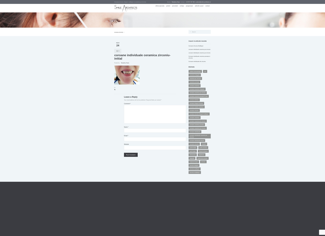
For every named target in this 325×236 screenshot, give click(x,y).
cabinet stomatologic (195, 71)
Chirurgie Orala (168, 207)
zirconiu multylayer (195, 172)
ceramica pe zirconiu (195, 78)
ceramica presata (194, 82)
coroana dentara (194, 99)
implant (204, 144)
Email (126, 135)
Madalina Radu (125, 63)
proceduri (175, 6)
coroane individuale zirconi (197, 140)
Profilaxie (166, 196)
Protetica (166, 211)
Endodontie (167, 204)
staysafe (192, 158)
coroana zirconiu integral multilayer (199, 114)
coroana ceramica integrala (197, 89)
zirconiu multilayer (194, 169)
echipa (182, 6)
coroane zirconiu (194, 144)
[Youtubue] (210, 232)
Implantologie (167, 215)
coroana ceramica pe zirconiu (198, 92)
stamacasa (193, 154)
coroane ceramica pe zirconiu (198, 121)
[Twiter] (205, 232)
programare (189, 6)
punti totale (193, 151)
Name (126, 127)
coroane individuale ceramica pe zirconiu (199, 49)
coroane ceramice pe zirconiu (198, 128)
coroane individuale (195, 131)
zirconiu (203, 161)
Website (126, 144)
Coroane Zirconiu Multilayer (196, 46)
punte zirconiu (203, 147)
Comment (127, 103)
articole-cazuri (199, 6)
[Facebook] (207, 232)
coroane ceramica (194, 117)
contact (207, 6)
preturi (168, 6)
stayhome (201, 154)
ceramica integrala (195, 75)
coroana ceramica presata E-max (199, 96)
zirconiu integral (194, 165)
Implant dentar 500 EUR (195, 216)
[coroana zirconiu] (125, 8)
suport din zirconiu (202, 158)
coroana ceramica (194, 85)
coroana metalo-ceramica (196, 107)
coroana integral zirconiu (196, 103)
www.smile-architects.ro (175, 232)
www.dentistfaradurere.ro (160, 232)
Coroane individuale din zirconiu (197, 61)
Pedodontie (167, 219)
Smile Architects (203, 151)
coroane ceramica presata (197, 124)
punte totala (193, 147)
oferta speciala (159, 6)
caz (205, 71)
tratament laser (194, 161)
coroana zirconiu (118, 32)
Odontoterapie (167, 200)
